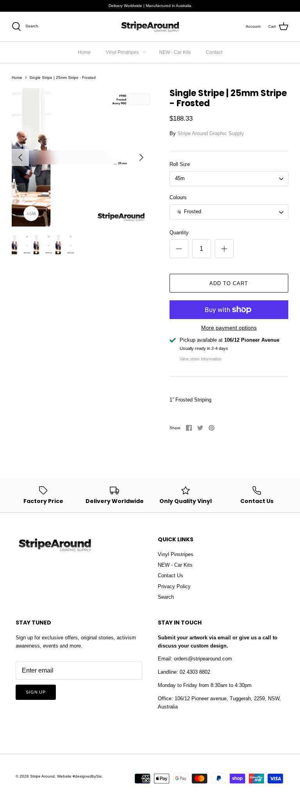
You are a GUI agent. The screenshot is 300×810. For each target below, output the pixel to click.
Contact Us (170, 575)
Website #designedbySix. (80, 776)
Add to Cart (228, 283)
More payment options (229, 328)
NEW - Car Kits (175, 52)
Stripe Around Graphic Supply (210, 133)
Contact (214, 52)
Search (166, 597)
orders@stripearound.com (203, 659)
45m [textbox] (180, 178)
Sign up (36, 692)
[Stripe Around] (150, 27)
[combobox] (229, 178)
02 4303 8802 (195, 672)
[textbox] (192, 212)
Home (84, 52)
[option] (81, 157)
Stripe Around (42, 776)
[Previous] (20, 157)
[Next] (141, 157)
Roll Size (180, 164)
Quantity (179, 233)
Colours (178, 197)
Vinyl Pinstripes (122, 52)
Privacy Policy (174, 586)
